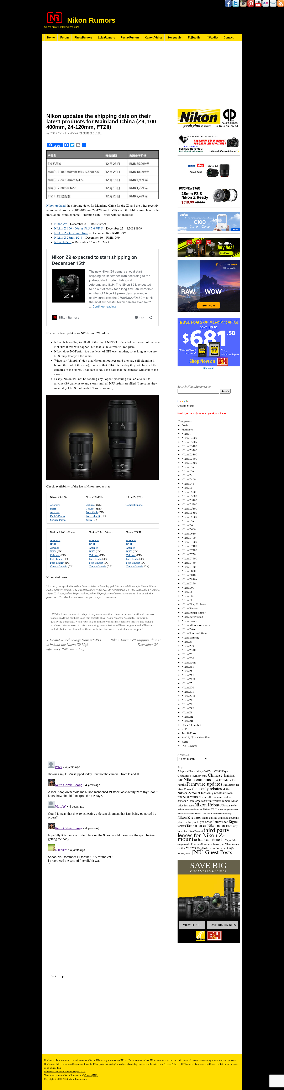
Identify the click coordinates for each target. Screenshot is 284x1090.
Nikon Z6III (188, 679)
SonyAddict (174, 37)
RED (184, 729)
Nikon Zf (187, 712)
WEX (89, 520)
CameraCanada (134, 505)
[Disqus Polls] (103, 708)
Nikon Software (190, 637)
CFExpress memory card (192, 776)
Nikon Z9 (60, 224)
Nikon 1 (186, 433)
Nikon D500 (189, 492)
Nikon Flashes (190, 608)
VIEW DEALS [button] (192, 925)
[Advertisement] (104, 80)
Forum (64, 37)
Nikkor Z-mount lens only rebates (201, 792)
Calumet (90, 505)
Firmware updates (204, 783)
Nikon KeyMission (192, 617)
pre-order (206, 821)
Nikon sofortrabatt (193, 809)
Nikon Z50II (189, 662)
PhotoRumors (83, 37)
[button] (209, 901)
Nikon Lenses (81, 586)
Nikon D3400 (189, 458)
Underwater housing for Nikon (216, 844)
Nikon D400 (189, 479)
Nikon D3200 (189, 450)
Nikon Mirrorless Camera (196, 625)
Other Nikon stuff (191, 725)
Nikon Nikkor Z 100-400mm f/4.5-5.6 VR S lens (114, 590)
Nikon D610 (189, 533)
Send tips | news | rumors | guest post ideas (202, 413)
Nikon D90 (188, 587)
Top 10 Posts (189, 733)
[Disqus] (103, 812)
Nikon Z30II (189, 650)
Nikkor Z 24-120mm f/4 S (71, 233)
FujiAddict (194, 37)
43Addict (212, 37)
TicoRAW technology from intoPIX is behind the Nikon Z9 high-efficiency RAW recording (73, 644)
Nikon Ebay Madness (194, 604)
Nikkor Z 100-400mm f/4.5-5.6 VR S (78, 228)
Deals (185, 425)
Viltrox (191, 847)
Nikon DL (187, 600)
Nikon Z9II (188, 708)
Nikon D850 (189, 583)
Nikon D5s (188, 521)
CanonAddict (153, 37)
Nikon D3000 (189, 438)
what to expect (218, 848)
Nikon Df (187, 592)
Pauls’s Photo (57, 516)
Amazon (54, 512)
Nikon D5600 (189, 517)
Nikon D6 (187, 525)
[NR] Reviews (189, 746)
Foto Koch (92, 512)
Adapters (183, 771)
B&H (53, 508)
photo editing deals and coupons (220, 818)
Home (51, 37)
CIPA (214, 780)
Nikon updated (56, 205)
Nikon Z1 (187, 642)
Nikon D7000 (189, 542)
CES (216, 771)
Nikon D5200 (189, 504)
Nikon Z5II (188, 666)
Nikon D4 (187, 475)
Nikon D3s (188, 467)
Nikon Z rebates (189, 817)
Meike (226, 789)
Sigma (233, 821)
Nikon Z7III (188, 696)
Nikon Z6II (188, 675)
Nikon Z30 (188, 646)
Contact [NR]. (91, 1075)
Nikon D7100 (189, 546)
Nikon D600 (189, 529)
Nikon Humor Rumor (193, 612)
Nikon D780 (189, 567)
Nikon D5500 (189, 513)
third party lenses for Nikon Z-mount (204, 834)
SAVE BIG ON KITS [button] (223, 925)
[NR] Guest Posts (212, 852)
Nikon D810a (189, 579)
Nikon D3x (188, 471)
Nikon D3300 (189, 454)
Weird (185, 741)
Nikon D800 (189, 571)
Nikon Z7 (187, 683)
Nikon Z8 (187, 700)
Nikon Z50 (188, 658)
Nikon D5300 (189, 508)
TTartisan (196, 844)
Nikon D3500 (189, 463)
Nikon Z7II (188, 691)
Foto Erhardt (93, 516)
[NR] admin (57, 133)
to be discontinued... (209, 839)
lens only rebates (207, 788)
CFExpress (225, 771)
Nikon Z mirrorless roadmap (218, 813)
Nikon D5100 (189, 500)
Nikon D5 (187, 488)
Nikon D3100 (189, 446)
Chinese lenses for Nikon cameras (206, 777)
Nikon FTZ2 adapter (75, 590)
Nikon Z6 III (210, 809)
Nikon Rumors (91, 20)
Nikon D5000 (189, 496)
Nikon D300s (189, 442)
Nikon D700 (189, 537)
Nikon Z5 (187, 654)
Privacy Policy (171, 1063)
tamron (182, 826)
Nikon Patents (190, 629)
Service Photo (58, 520)
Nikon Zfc (187, 716)
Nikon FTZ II (63, 242)
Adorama (55, 505)
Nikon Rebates (209, 804)
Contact (228, 37)
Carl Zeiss (209, 771)
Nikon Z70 (188, 687)
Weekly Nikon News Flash (196, 737)
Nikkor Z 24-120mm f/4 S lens (131, 586)
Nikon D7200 (189, 550)
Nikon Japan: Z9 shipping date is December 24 (135, 642)
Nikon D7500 (189, 558)
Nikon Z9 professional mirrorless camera (112, 593)
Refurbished (220, 822)
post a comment (107, 597)
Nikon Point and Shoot (194, 633)
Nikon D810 (189, 575)
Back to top (57, 976)
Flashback (187, 429)
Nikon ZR (187, 721)
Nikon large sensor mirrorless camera (208, 801)
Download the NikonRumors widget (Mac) (64, 1071)
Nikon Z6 (187, 671)
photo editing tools (188, 822)
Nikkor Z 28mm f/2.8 (68, 237)
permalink (52, 597)
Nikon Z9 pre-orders (76, 593)
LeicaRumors (106, 37)
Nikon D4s (188, 483)
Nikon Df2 (188, 596)
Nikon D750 (189, 554)
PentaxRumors (130, 37)
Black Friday (195, 771)
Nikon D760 (189, 562)
